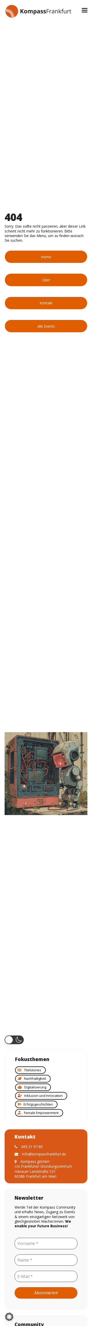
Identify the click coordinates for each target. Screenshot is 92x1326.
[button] (84, 10)
